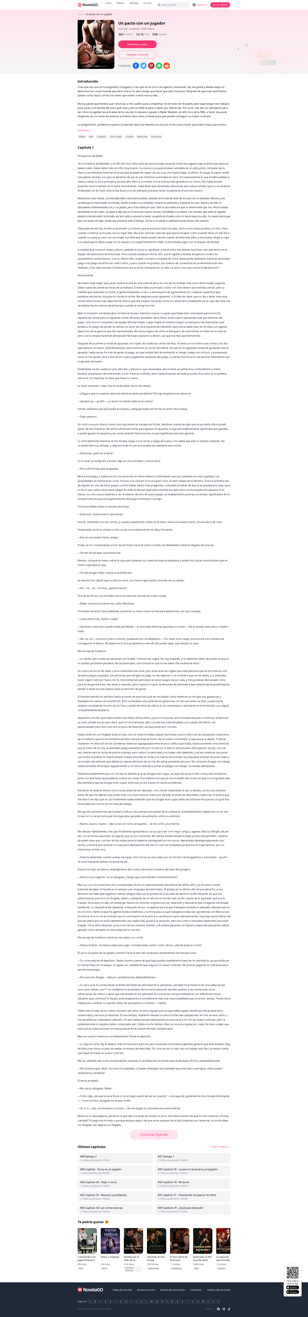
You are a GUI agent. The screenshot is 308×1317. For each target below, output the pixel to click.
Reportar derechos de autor (172, 1290)
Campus (101, 136)
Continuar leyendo (154, 1134)
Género (120, 2)
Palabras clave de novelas (218, 1290)
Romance (156, 136)
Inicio (108, 2)
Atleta (82, 136)
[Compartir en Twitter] (143, 65)
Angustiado (176, 1268)
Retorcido (142, 136)
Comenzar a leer (137, 44)
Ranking (134, 2)
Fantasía (221, 1268)
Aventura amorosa (129, 1269)
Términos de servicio (146, 1290)
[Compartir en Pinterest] (151, 65)
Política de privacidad (122, 1290)
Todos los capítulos (219, 1146)
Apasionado (153, 1268)
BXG (91, 136)
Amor (104, 1268)
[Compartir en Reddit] (166, 65)
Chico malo (116, 136)
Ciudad (129, 136)
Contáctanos (195, 1290)
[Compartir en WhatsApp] (159, 65)
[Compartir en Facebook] (136, 65)
